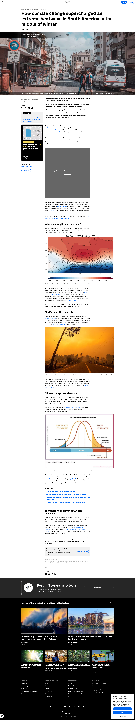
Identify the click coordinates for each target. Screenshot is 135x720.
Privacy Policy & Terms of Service (67, 711)
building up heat (71, 300)
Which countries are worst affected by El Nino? (60, 491)
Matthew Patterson (26, 98)
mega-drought (72, 479)
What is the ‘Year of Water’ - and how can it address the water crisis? (79, 664)
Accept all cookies (122, 712)
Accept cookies (67, 175)
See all (111, 603)
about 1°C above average (60, 324)
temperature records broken (72, 407)
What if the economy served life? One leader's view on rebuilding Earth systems (31, 665)
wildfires (50, 479)
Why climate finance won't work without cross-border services (55, 664)
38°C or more (57, 130)
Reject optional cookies (122, 708)
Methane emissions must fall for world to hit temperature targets (66, 494)
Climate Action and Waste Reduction (34, 9)
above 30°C (56, 132)
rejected (47, 481)
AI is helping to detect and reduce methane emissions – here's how (39, 637)
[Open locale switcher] (2, 716)
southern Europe (62, 206)
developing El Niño (50, 318)
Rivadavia (76, 134)
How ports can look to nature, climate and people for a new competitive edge (101, 665)
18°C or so (53, 210)
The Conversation (28, 36)
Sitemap (67, 713)
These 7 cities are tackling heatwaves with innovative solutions (65, 502)
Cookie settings (122, 716)
